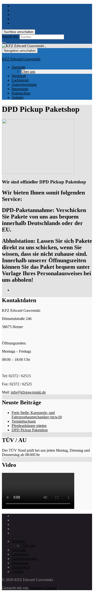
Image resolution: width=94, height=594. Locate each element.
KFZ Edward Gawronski (21, 59)
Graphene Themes (43, 588)
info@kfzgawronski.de (28, 392)
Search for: (10, 37)
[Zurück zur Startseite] (45, 46)
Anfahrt (17, 97)
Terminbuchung (24, 421)
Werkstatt (19, 76)
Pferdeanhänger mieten (29, 426)
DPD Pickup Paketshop (30, 430)
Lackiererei (20, 80)
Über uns (28, 71)
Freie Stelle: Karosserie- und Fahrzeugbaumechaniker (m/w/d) (37, 415)
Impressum (20, 89)
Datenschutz (21, 93)
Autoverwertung (24, 84)
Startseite (18, 67)
